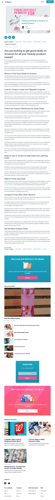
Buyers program (32, 490)
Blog (17, 496)
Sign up (27, 278)
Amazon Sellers (37, 41)
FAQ (42, 493)
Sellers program (32, 493)
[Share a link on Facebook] (5, 37)
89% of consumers (30, 61)
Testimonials (43, 490)
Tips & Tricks (18, 41)
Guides (42, 496)
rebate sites (10, 241)
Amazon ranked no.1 (9, 184)
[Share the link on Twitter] (9, 37)
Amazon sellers (7, 496)
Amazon (44, 41)
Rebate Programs (27, 41)
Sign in (5, 493)
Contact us (18, 493)
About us (18, 490)
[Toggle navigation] (2, 2)
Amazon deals (31, 101)
